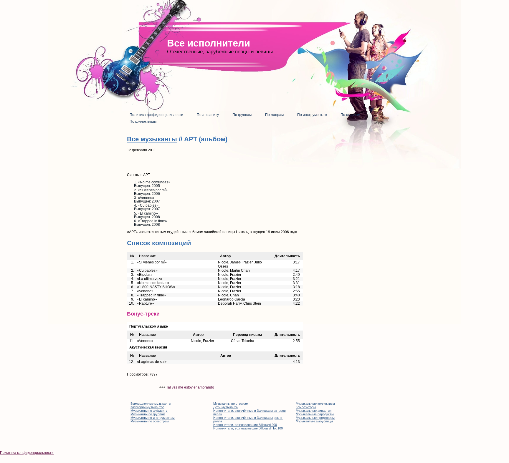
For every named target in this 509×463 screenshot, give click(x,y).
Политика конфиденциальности (27, 453)
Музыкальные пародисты (315, 414)
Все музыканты (152, 139)
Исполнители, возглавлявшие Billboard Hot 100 (248, 428)
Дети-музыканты (225, 407)
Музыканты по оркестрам (149, 421)
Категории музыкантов (147, 407)
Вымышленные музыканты (150, 403)
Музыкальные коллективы (315, 403)
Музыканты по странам (230, 403)
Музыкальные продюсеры (315, 417)
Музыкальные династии (313, 410)
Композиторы (306, 407)
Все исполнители (208, 43)
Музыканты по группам (147, 414)
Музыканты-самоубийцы (314, 421)
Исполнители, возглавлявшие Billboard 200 (245, 425)
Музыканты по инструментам (152, 417)
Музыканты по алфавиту (149, 410)
